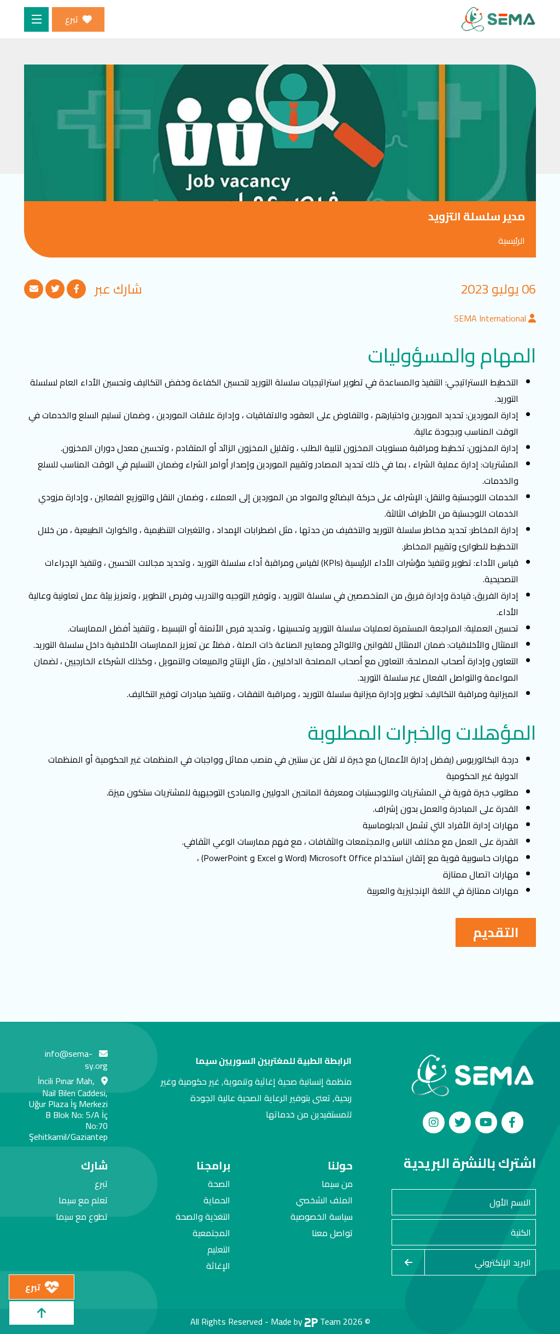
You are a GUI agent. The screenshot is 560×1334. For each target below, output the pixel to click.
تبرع (101, 1183)
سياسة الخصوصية (321, 1216)
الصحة (219, 1183)
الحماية (216, 1200)
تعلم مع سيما (83, 1200)
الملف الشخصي (324, 1200)
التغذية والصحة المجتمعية (203, 1224)
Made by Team (306, 1321)
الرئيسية (511, 240)
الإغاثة (218, 1265)
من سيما (337, 1183)
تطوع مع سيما (82, 1216)
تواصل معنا (332, 1233)
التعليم (218, 1249)
